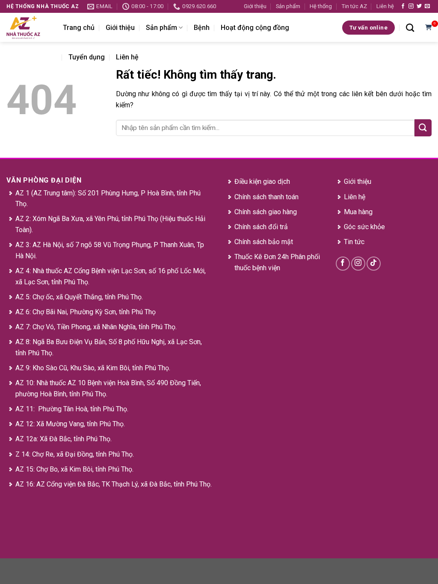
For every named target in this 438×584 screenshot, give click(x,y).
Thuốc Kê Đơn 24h (261, 257)
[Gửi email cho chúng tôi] (427, 6)
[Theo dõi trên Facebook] (402, 6)
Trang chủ (79, 28)
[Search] (410, 27)
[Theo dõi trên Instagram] (411, 6)
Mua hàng (358, 212)
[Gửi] (423, 127)
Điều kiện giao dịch (262, 181)
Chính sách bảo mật (263, 242)
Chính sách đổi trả (261, 227)
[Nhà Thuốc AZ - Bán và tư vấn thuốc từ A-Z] (28, 27)
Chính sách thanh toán (266, 197)
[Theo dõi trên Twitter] (419, 6)
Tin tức (354, 242)
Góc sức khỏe (364, 227)
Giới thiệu (255, 6)
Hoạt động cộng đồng (255, 28)
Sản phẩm (288, 6)
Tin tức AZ (354, 6)
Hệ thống (321, 6)
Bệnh (202, 28)
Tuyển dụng (86, 57)
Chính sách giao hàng (265, 212)
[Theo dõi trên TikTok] (374, 264)
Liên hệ (385, 6)
